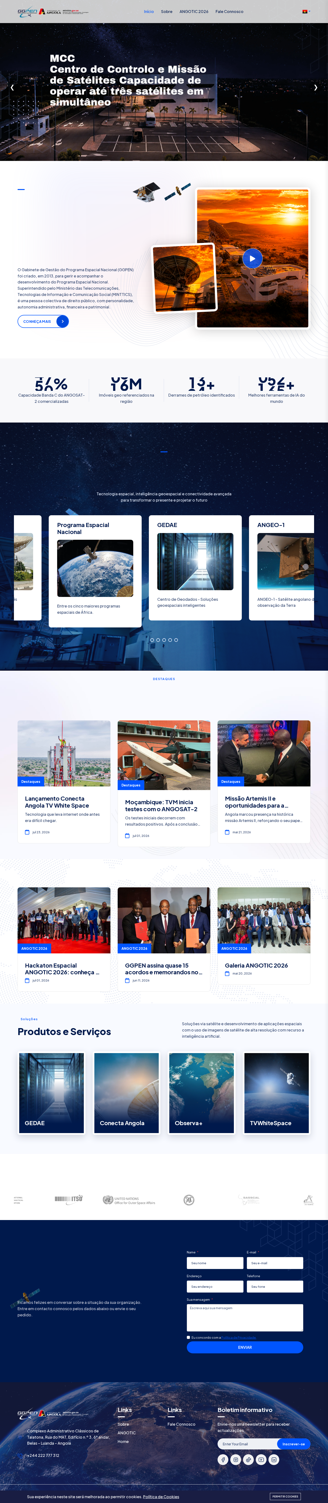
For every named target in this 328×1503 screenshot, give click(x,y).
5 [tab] (176, 640)
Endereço (194, 1276)
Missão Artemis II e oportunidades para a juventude (254, 805)
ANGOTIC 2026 (194, 11)
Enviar (245, 1347)
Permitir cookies (285, 1496)
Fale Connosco (229, 11)
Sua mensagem (198, 1299)
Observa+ (189, 1122)
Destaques (30, 781)
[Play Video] (252, 258)
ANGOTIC (127, 1432)
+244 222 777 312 (43, 1455)
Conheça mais (37, 321)
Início (149, 11)
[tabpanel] (264, 571)
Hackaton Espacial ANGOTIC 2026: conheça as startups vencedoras (63, 972)
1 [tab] (152, 640)
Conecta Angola (122, 1122)
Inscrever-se (294, 1444)
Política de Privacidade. (238, 1337)
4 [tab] (170, 640)
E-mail (252, 1252)
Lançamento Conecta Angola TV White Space (57, 802)
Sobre (166, 11)
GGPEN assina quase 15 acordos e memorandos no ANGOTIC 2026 (161, 972)
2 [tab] (158, 640)
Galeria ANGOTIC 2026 (256, 965)
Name (191, 1252)
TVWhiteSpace (271, 1122)
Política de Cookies (161, 1496)
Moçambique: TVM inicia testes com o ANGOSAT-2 (161, 805)
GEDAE (35, 1122)
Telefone (253, 1276)
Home (123, 1441)
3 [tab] (164, 640)
